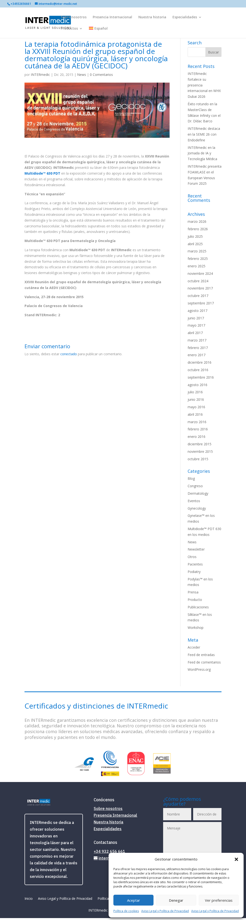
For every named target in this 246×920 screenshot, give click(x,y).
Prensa (193, 592)
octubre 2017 (198, 295)
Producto (195, 599)
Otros (192, 556)
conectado (68, 354)
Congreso (195, 486)
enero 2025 (196, 266)
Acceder (194, 647)
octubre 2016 (198, 370)
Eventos (194, 501)
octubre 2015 (198, 459)
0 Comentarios (101, 74)
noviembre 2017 (200, 288)
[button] (236, 859)
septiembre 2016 (201, 377)
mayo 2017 (196, 325)
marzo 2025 (197, 251)
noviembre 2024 (200, 273)
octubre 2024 (198, 281)
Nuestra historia (152, 17)
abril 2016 (195, 414)
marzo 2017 (197, 340)
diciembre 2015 (199, 444)
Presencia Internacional (112, 17)
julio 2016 (195, 392)
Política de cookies (126, 911)
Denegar (176, 900)
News (81, 74)
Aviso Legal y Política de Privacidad (165, 911)
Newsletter (196, 549)
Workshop (195, 627)
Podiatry (194, 571)
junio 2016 (196, 399)
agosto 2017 (197, 310)
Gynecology (197, 508)
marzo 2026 (197, 221)
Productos (69, 29)
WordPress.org (199, 669)
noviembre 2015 (200, 451)
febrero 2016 (198, 429)
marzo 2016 (197, 422)
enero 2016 (196, 436)
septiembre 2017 (201, 303)
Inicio (29, 899)
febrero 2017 (198, 347)
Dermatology (198, 493)
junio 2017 (196, 318)
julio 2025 (195, 236)
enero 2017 (196, 355)
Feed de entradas (201, 654)
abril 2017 (195, 332)
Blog (191, 478)
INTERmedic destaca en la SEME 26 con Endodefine (204, 134)
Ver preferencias (219, 900)
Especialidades (184, 17)
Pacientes (195, 564)
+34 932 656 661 (109, 851)
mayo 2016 (196, 407)
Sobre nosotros (73, 17)
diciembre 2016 (199, 362)
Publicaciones (198, 607)
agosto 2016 (197, 384)
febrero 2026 (198, 229)
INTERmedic (40, 74)
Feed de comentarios (204, 662)
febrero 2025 (198, 258)
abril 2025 (195, 244)
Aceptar (133, 900)
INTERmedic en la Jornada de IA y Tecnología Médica (202, 153)
